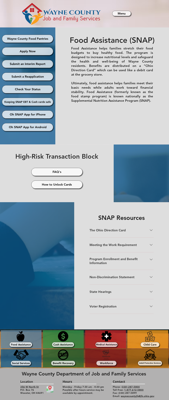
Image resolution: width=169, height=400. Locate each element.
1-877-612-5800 (134, 389)
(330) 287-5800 (130, 386)
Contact (119, 381)
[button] (121, 13)
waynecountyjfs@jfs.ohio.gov (137, 396)
